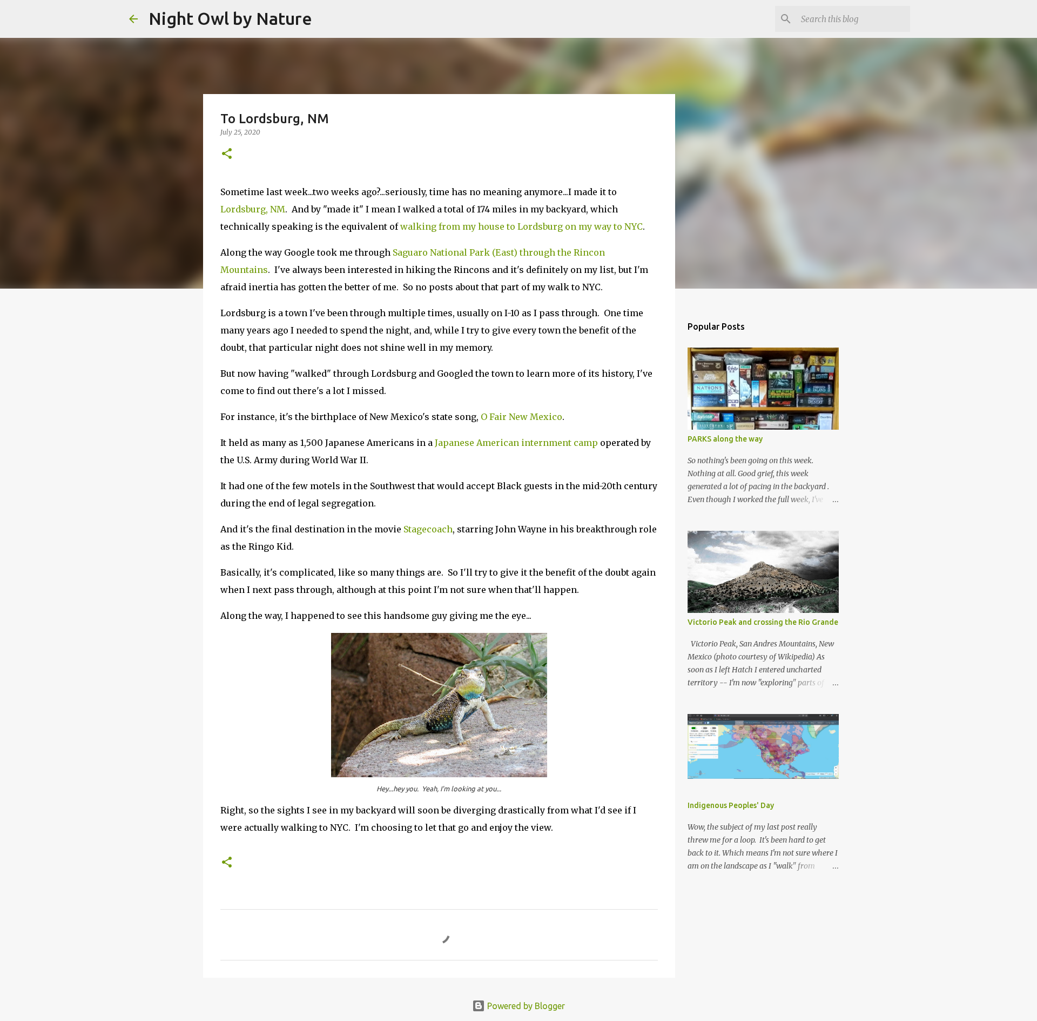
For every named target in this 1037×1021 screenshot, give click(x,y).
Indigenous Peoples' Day (731, 805)
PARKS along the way (725, 439)
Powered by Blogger (525, 1006)
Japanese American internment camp (516, 442)
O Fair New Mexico (521, 416)
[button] (226, 154)
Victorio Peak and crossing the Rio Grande (763, 622)
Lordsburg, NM (252, 209)
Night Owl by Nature (230, 18)
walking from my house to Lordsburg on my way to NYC (521, 226)
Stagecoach (428, 529)
